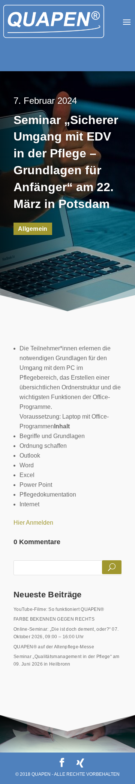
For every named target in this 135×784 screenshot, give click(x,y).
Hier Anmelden (33, 522)
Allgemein (33, 229)
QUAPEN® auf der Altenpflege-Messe (54, 646)
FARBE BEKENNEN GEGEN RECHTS (54, 619)
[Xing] (80, 763)
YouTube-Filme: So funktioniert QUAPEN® (59, 609)
